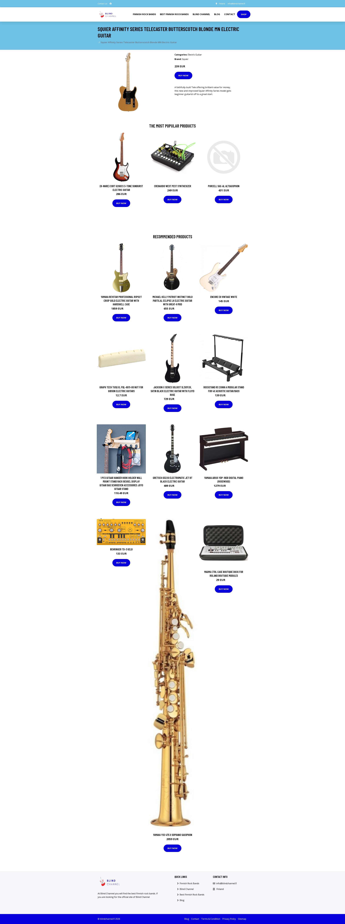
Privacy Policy (229, 918)
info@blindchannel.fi (236, 3)
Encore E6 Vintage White (223, 296)
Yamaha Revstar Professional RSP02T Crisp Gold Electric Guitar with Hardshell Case (121, 300)
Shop (243, 14)
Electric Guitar (195, 54)
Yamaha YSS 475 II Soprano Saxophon (172, 834)
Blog (217, 14)
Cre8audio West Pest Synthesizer (172, 186)
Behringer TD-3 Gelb (121, 549)
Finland (222, 3)
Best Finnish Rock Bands (174, 14)
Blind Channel (201, 14)
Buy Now (183, 75)
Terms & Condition (210, 918)
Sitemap (242, 918)
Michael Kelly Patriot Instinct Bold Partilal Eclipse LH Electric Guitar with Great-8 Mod (173, 300)
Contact (229, 14)
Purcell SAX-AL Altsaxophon (223, 186)
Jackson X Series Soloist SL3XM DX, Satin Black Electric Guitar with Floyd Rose (172, 390)
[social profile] (111, 3)
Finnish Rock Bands (144, 14)
